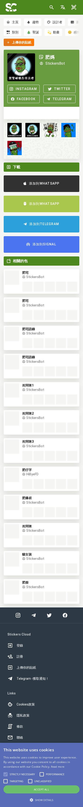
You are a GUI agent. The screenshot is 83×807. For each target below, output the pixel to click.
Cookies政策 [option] (26, 704)
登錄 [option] (20, 645)
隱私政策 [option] (23, 715)
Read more (58, 766)
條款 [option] (20, 726)
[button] (62, 7)
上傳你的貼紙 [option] (26, 667)
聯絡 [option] (20, 737)
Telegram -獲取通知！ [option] (33, 678)
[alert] (41, 775)
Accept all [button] (41, 789)
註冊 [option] (20, 656)
